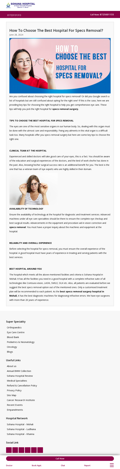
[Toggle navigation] (112, 465)
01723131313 (14, 15)
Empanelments (15, 410)
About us (11, 366)
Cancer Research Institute (21, 400)
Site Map (11, 395)
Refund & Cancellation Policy (22, 385)
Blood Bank (13, 337)
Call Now (60, 458)
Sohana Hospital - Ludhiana (21, 429)
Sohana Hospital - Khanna (20, 434)
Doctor (9, 465)
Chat (63, 465)
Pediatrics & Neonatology (21, 342)
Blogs (10, 352)
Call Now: (102, 14)
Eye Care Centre (16, 332)
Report (87, 465)
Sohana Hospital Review (20, 376)
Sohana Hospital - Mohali (20, 424)
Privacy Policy (14, 390)
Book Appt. (37, 465)
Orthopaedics (14, 327)
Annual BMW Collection (19, 371)
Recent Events (15, 405)
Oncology (12, 347)
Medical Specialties (17, 380)
